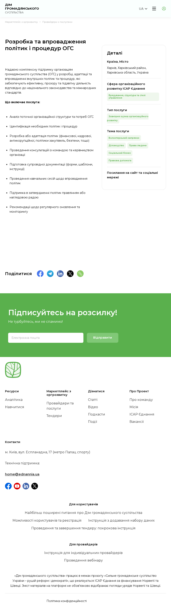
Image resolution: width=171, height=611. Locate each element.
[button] (142, 9)
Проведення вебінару (83, 560)
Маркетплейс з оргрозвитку (21, 22)
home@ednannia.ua (22, 474)
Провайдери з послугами (57, 22)
